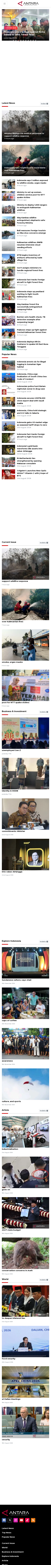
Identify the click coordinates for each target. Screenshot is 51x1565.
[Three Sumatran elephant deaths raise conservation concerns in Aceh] (25, 1253)
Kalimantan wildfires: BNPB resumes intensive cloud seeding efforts (29, 245)
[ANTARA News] (28, 3)
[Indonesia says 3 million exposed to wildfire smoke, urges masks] (8, 184)
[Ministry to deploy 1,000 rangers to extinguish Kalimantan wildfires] (8, 208)
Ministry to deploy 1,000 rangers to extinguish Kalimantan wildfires (32, 207)
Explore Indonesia (11, 941)
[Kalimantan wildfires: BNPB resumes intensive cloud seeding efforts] (8, 246)
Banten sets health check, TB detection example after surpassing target (31, 319)
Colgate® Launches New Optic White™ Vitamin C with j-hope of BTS (32, 473)
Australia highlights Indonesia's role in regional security (25, 1438)
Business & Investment (14, 711)
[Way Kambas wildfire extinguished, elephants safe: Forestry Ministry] (8, 221)
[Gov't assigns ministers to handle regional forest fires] (8, 271)
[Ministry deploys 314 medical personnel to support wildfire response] (25, 126)
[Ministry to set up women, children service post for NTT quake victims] (8, 196)
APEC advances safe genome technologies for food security (25, 1357)
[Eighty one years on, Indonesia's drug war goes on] (25, 1172)
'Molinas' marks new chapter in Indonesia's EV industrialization (25, 1147)
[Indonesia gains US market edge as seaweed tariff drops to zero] (8, 426)
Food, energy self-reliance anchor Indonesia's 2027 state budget (25, 1228)
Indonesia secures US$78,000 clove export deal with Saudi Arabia (31, 400)
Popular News (9, 354)
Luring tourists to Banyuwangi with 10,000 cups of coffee (23, 1019)
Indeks (43, 543)
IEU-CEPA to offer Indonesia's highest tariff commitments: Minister (23, 829)
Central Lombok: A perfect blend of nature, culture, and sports (23, 1100)
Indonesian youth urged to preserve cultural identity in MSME (24, 789)
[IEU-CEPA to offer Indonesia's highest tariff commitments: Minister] (25, 814)
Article (5, 1110)
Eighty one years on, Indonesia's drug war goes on (23, 1188)
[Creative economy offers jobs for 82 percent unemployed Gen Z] (25, 733)
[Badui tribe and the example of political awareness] (25, 1043)
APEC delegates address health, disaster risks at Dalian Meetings (25, 1397)
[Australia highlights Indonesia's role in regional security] (25, 1422)
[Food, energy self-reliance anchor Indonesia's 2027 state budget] (25, 1212)
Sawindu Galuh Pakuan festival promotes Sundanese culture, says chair (22, 978)
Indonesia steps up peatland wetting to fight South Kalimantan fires (30, 294)
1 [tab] (13, 40)
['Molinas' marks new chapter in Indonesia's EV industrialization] (25, 1132)
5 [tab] (23, 40)
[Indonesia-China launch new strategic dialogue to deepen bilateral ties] (25, 1301)
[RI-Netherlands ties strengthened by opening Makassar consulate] (8, 462)
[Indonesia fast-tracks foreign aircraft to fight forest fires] (8, 283)
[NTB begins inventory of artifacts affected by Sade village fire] (8, 258)
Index (43, 104)
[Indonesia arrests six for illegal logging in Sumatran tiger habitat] (8, 365)
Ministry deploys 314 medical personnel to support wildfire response (23, 579)
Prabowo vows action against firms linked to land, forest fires (24, 33)
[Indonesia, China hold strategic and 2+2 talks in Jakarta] (8, 414)
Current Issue (9, 542)
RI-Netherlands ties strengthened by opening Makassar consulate (29, 461)
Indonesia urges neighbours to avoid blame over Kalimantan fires (24, 620)
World (5, 1279)
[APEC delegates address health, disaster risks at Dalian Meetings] (25, 1382)
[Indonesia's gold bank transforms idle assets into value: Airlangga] (8, 449)
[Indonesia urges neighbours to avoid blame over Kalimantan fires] (25, 160)
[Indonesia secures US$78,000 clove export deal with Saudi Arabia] (8, 401)
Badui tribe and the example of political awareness (21, 1059)
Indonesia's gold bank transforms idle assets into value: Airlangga (29, 448)
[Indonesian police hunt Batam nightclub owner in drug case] (8, 390)
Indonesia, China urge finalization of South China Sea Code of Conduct (32, 376)
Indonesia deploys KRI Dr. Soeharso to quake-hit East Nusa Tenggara (32, 344)
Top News (6, 1533)
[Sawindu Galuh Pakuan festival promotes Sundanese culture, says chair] (25, 962)
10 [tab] (35, 40)
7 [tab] (28, 40)
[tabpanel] (25, 26)
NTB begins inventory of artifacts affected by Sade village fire (29, 257)
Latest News (8, 103)
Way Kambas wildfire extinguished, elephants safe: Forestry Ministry (31, 220)
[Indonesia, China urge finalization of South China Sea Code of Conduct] (8, 377)
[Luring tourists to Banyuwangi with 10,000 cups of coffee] (25, 1003)
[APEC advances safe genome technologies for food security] (25, 1341)
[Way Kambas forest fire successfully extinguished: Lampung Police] (8, 308)
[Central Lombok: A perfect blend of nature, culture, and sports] (25, 1084)
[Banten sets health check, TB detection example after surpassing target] (8, 320)
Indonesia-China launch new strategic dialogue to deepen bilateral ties (25, 1316)
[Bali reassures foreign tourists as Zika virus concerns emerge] (8, 234)
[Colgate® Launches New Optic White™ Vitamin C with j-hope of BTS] (8, 474)
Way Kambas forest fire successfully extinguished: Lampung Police (29, 307)
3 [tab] (18, 40)
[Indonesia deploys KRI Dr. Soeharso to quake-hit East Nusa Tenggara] (8, 345)
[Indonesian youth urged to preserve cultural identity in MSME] (25, 773)
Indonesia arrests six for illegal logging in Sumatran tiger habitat (31, 364)
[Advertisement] (25, 69)
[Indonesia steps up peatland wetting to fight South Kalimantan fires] (8, 295)
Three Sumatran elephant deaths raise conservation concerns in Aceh (21, 1269)
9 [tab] (33, 40)
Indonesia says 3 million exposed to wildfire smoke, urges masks (24, 660)
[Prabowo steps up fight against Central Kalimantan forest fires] (8, 333)
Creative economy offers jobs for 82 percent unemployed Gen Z (24, 748)
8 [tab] (30, 40)
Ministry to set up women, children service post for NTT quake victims (31, 195)
